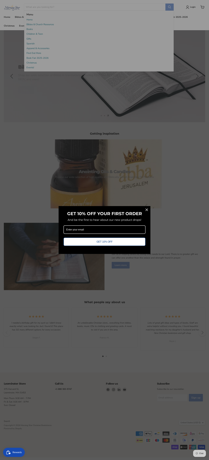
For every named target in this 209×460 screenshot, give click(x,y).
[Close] (146, 209)
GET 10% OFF (105, 241)
